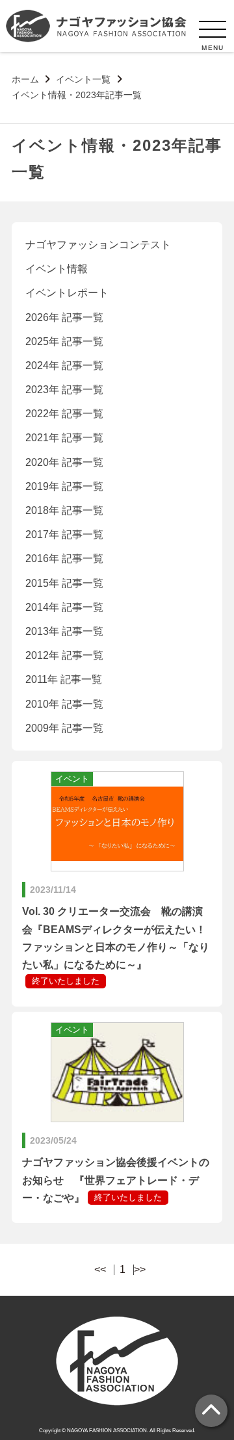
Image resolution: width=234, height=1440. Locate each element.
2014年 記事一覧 (64, 607)
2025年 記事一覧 (64, 341)
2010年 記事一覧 (64, 704)
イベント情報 (56, 268)
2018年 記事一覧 (64, 510)
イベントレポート (67, 292)
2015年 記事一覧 (64, 583)
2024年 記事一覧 (64, 365)
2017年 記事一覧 (64, 534)
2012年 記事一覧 (64, 655)
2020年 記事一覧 (64, 462)
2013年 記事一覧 (64, 631)
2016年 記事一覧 (64, 558)
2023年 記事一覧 (64, 389)
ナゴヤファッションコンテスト (98, 244)
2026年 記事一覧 (64, 317)
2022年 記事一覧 (64, 413)
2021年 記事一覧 (64, 437)
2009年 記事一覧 (64, 728)
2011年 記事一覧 (63, 679)
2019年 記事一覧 (64, 486)
